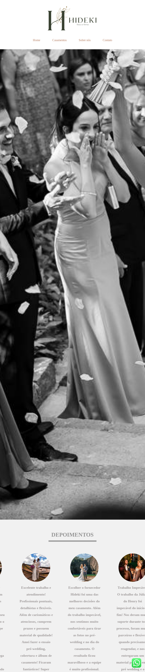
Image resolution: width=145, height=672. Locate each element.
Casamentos (59, 40)
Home (36, 40)
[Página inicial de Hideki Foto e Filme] (72, 18)
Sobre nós (85, 40)
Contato (107, 40)
